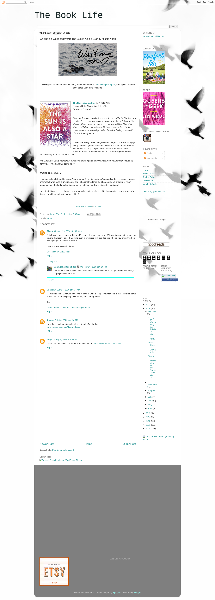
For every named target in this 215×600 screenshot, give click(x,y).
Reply (49, 256)
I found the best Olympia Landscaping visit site (68, 307)
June (150, 401)
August (151, 391)
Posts (149, 153)
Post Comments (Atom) (63, 450)
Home (88, 443)
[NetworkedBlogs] (168, 278)
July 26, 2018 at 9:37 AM (68, 290)
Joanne (50, 320)
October (152, 312)
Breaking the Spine (106, 85)
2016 (148, 308)
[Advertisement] (87, 417)
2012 (148, 425)
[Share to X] (93, 214)
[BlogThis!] (91, 214)
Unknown (51, 290)
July (150, 397)
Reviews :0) (148, 181)
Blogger (137, 593)
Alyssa (50, 231)
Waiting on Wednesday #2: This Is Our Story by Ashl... (152, 328)
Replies (53, 262)
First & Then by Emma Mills (152, 347)
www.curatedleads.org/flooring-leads (63, 327)
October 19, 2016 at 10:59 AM (68, 231)
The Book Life (68, 15)
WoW (49, 218)
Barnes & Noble (86, 206)
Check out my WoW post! (58, 252)
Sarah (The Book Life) (65, 267)
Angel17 (51, 339)
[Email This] (88, 214)
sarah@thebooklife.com (154, 36)
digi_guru (117, 593)
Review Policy (149, 177)
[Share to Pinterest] (99, 214)
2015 (148, 413)
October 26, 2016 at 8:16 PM (93, 267)
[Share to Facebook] (96, 214)
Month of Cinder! (150, 184)
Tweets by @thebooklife (154, 192)
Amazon (77, 206)
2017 (148, 305)
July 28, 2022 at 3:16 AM (66, 320)
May (150, 405)
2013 (148, 421)
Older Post (129, 443)
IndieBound (97, 206)
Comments (151, 158)
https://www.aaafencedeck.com (107, 343)
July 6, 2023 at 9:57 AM (67, 339)
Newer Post (46, 443)
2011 (148, 429)
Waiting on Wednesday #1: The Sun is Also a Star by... (152, 366)
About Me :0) (149, 174)
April (150, 408)
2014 (148, 417)
